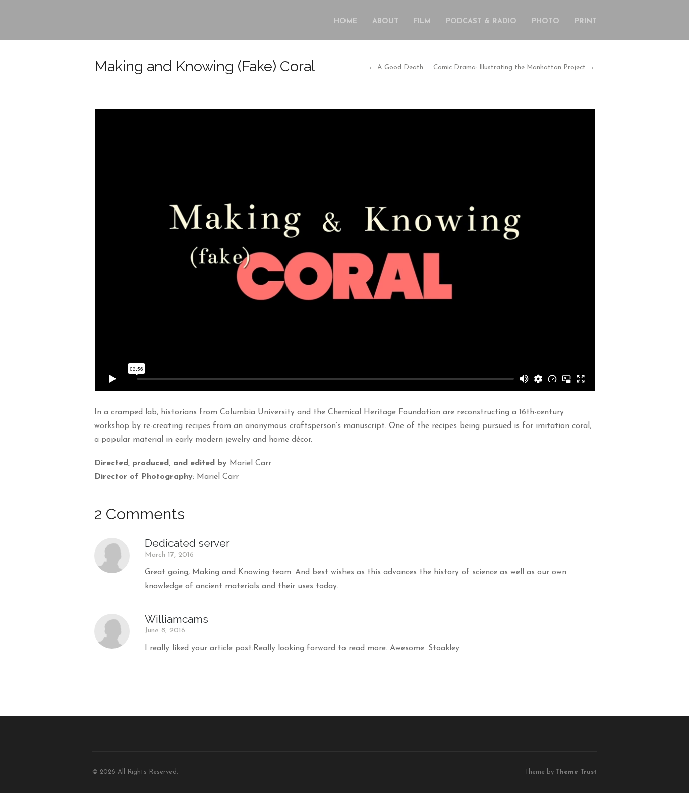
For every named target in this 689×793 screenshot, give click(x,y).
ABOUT (385, 21)
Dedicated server (187, 543)
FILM (422, 21)
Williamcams (176, 619)
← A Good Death (395, 67)
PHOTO (545, 21)
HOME (345, 21)
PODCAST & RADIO (481, 21)
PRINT (586, 21)
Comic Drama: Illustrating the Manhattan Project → (514, 67)
